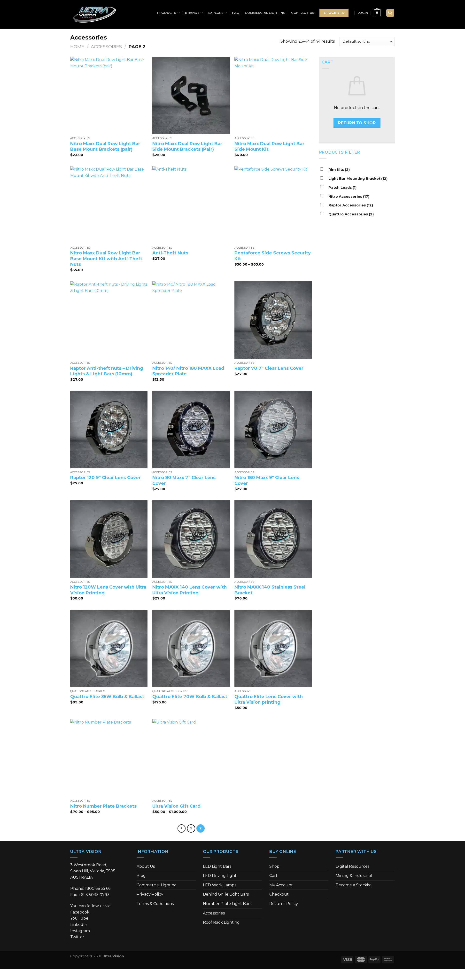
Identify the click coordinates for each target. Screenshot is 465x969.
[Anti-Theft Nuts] (191, 205)
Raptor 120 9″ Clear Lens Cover (105, 477)
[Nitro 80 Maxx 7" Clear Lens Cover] (191, 429)
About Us (146, 866)
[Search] (390, 13)
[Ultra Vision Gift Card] (191, 758)
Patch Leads (342, 187)
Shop (274, 866)
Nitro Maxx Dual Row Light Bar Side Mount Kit (269, 146)
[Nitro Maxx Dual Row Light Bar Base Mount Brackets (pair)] (109, 95)
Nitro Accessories (348, 196)
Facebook (79, 912)
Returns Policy (283, 903)
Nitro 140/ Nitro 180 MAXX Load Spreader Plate (188, 371)
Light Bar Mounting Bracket (358, 178)
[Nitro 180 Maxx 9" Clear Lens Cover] (273, 429)
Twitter (77, 937)
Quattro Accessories (351, 214)
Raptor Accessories (350, 205)
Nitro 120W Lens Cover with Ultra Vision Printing (108, 589)
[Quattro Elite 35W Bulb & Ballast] (109, 648)
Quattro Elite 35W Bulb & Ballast (107, 696)
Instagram (80, 931)
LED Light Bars (217, 866)
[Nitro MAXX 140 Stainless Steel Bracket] (273, 539)
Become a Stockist (353, 885)
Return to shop (357, 123)
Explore (216, 13)
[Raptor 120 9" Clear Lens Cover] (109, 429)
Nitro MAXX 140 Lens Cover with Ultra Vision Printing (189, 589)
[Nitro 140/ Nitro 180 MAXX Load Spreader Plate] (191, 320)
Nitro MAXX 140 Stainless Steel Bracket (269, 589)
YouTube (79, 918)
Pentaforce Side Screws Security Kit (272, 255)
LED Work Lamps (219, 885)
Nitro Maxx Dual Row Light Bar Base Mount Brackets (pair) (105, 146)
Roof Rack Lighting (221, 922)
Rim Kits (339, 169)
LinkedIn (78, 924)
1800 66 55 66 (97, 888)
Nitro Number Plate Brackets (103, 806)
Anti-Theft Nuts (170, 253)
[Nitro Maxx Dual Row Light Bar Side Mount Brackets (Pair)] (191, 95)
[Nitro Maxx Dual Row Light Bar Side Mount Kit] (273, 95)
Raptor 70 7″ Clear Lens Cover (268, 368)
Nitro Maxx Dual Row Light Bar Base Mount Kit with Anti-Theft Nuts (106, 258)
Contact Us (303, 13)
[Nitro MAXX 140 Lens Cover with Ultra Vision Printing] (191, 539)
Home (77, 46)
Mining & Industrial (354, 875)
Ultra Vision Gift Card (176, 806)
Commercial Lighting (265, 13)
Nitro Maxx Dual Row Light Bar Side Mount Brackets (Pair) (187, 146)
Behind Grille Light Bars (226, 894)
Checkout (279, 894)
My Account (281, 885)
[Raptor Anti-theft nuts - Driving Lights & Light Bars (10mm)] (109, 320)
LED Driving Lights (220, 875)
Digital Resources (352, 866)
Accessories (106, 46)
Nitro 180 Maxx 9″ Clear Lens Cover (266, 480)
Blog (141, 875)
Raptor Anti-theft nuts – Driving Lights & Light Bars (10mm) (106, 371)
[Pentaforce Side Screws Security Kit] (273, 205)
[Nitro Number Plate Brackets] (109, 758)
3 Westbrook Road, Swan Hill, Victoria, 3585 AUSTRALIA (92, 871)
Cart (273, 875)
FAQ (235, 13)
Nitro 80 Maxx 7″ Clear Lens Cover (184, 480)
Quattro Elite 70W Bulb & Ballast (189, 696)
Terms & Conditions (155, 903)
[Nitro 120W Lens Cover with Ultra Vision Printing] (109, 539)
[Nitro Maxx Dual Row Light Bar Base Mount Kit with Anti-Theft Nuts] (109, 205)
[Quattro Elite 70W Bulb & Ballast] (191, 648)
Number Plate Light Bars (227, 903)
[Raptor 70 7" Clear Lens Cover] (273, 320)
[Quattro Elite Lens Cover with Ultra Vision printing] (273, 648)
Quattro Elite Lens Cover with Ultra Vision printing (268, 699)
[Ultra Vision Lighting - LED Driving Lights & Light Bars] (94, 14)
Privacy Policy (150, 894)
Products (167, 13)
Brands (192, 13)
